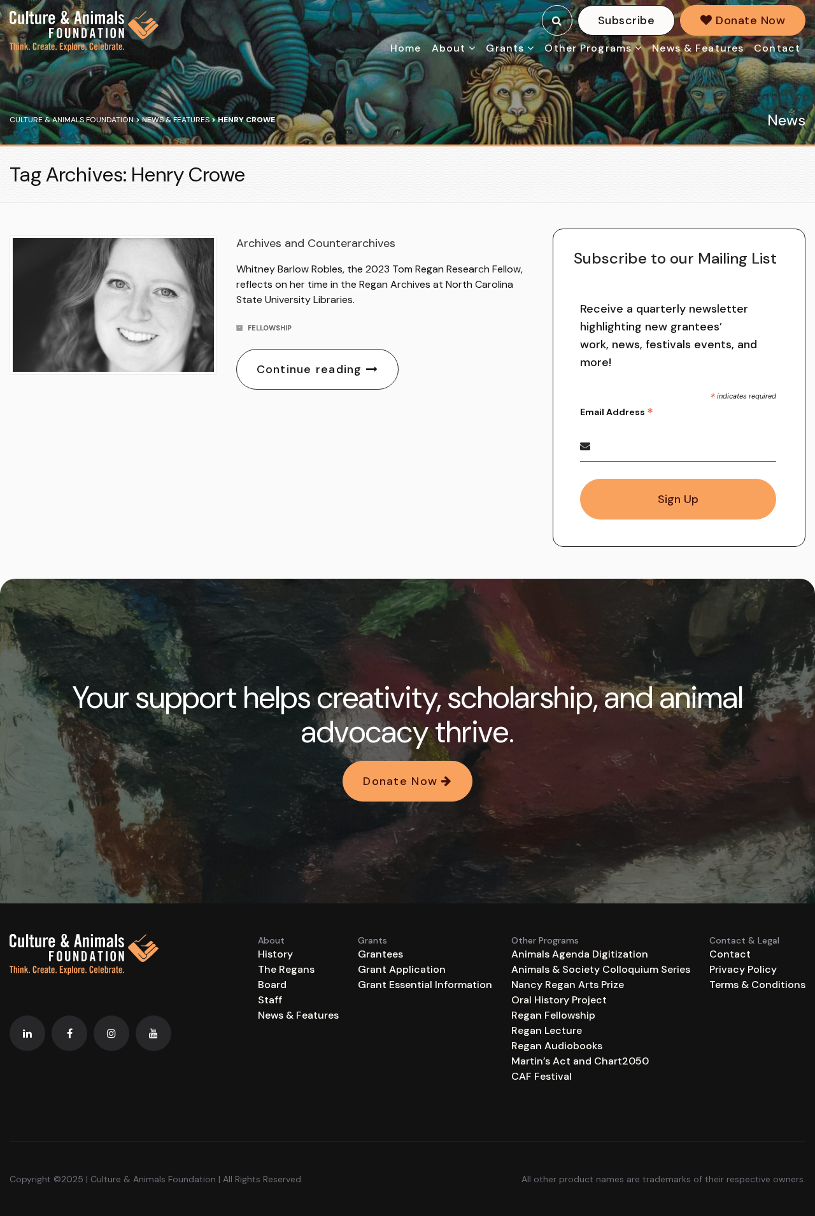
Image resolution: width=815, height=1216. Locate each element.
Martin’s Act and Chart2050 (580, 1061)
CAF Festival (541, 1076)
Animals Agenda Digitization (579, 954)
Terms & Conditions (757, 984)
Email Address (616, 412)
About (449, 48)
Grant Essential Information (425, 984)
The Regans (286, 969)
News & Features (698, 48)
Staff (270, 1000)
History (275, 954)
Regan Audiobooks (556, 1045)
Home (405, 48)
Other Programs (588, 48)
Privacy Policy (743, 969)
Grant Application (402, 969)
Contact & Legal (744, 940)
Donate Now (748, 20)
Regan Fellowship (553, 1015)
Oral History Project (559, 1000)
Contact (777, 48)
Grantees (380, 954)
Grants (505, 48)
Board (272, 984)
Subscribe (626, 20)
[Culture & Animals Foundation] (84, 31)
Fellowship (270, 327)
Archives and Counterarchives (315, 243)
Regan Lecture (546, 1030)
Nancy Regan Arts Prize (567, 984)
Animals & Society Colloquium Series (600, 969)
